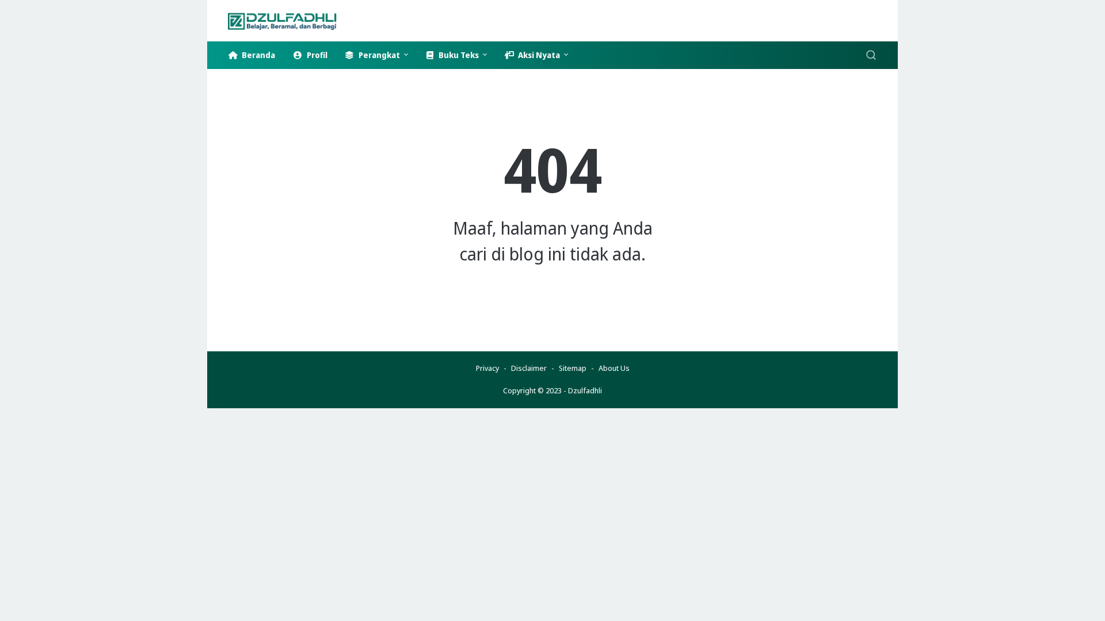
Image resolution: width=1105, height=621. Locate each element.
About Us (614, 368)
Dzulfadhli (585, 390)
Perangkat (378, 54)
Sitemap (572, 368)
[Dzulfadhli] (289, 21)
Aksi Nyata (538, 54)
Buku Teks (458, 54)
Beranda (257, 54)
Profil (316, 54)
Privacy (487, 368)
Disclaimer (529, 368)
